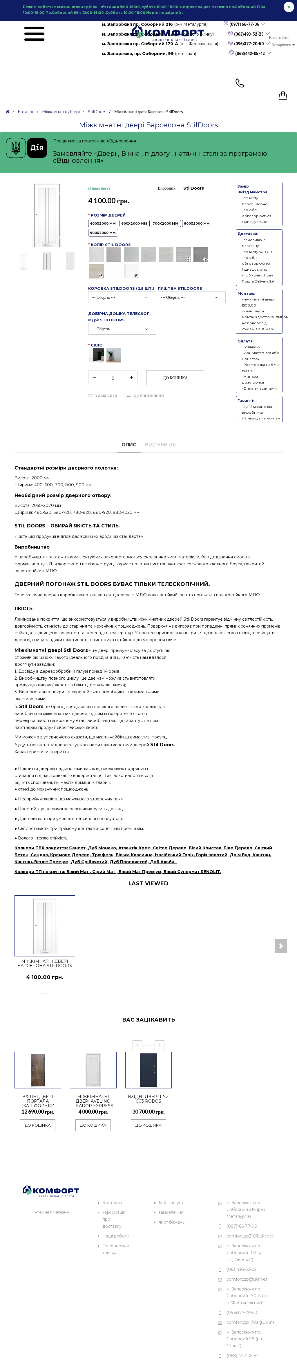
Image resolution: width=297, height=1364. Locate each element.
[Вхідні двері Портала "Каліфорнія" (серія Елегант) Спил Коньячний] (54, 1081)
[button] (281, 946)
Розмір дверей (150, 223)
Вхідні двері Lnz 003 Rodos (148, 1099)
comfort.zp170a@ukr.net (250, 1322)
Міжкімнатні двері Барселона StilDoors (44, 963)
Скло (97, 345)
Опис (129, 445)
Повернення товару (115, 1249)
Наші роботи (115, 1236)
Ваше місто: (279, 37)
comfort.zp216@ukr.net (250, 1236)
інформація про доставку (113, 1219)
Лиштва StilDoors (180, 288)
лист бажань (171, 1222)
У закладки (106, 396)
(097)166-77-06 (244, 24)
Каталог (26, 111)
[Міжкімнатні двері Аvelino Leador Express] (109, 1081)
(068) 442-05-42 (243, 1355)
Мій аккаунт (171, 1202)
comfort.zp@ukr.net (247, 1279)
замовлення (171, 1212)
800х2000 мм (197, 223)
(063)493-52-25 (249, 34)
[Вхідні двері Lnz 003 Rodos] (164, 1081)
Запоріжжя (282, 44)
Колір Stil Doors (111, 244)
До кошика (38, 1125)
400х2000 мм (103, 223)
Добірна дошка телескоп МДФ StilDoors (119, 316)
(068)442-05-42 (250, 53)
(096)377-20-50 (249, 43)
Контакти (112, 1202)
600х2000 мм (134, 223)
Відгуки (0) (160, 445)
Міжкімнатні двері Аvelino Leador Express (93, 1101)
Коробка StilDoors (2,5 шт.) (121, 288)
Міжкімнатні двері (61, 111)
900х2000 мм (103, 233)
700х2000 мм (166, 223)
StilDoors (97, 111)
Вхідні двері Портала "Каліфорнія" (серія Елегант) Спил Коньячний (38, 1106)
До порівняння (149, 396)
